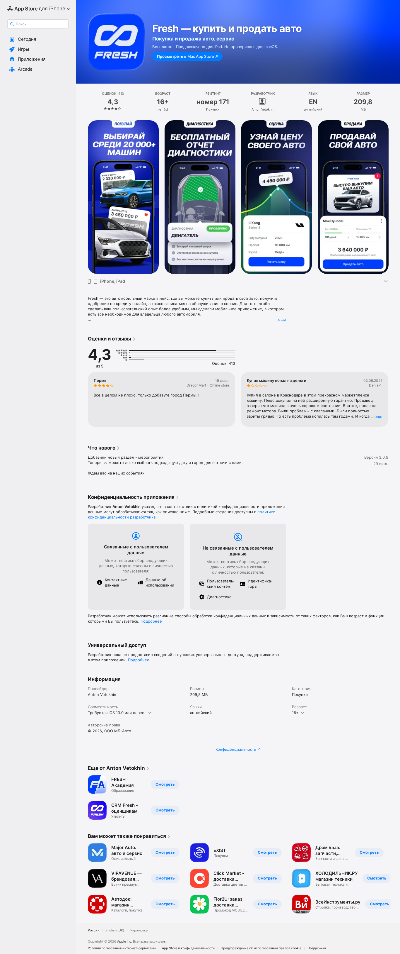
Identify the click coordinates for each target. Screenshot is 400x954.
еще (282, 319)
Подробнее (151, 621)
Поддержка (316, 948)
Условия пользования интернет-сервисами (122, 948)
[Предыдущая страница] (82, 197)
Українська (139, 930)
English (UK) (114, 930)
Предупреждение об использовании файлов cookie (261, 948)
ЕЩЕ (378, 416)
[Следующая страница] (394, 197)
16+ (295, 712)
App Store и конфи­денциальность (188, 948)
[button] (38, 39)
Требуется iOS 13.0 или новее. (117, 712)
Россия (93, 930)
